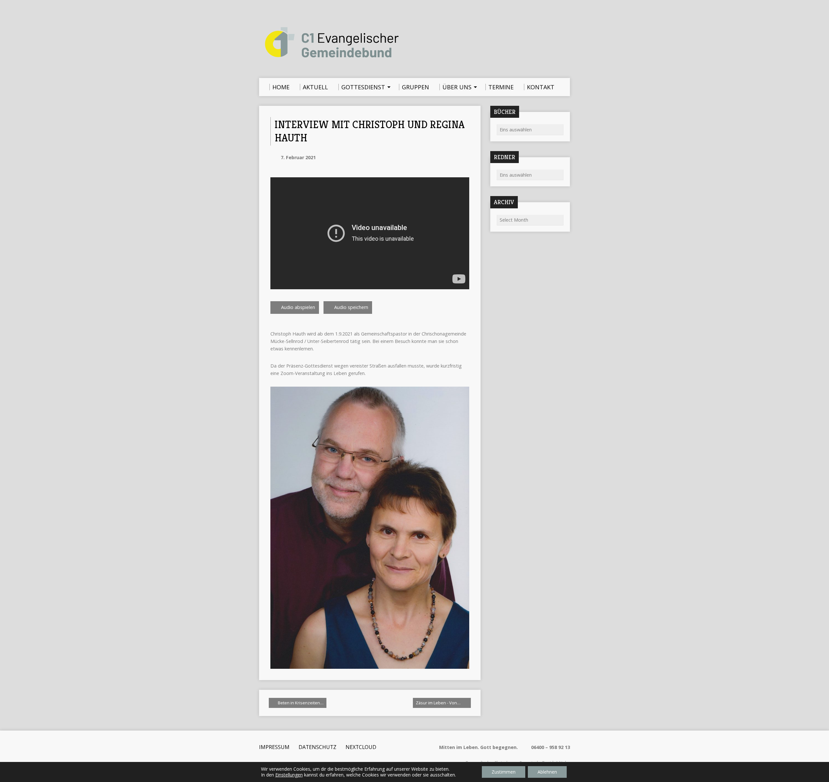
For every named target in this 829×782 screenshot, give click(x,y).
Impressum (274, 747)
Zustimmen (504, 772)
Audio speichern (350, 307)
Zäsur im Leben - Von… (438, 703)
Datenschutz (317, 747)
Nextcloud (361, 747)
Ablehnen (547, 772)
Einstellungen (289, 775)
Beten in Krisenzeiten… (300, 703)
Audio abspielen (297, 307)
